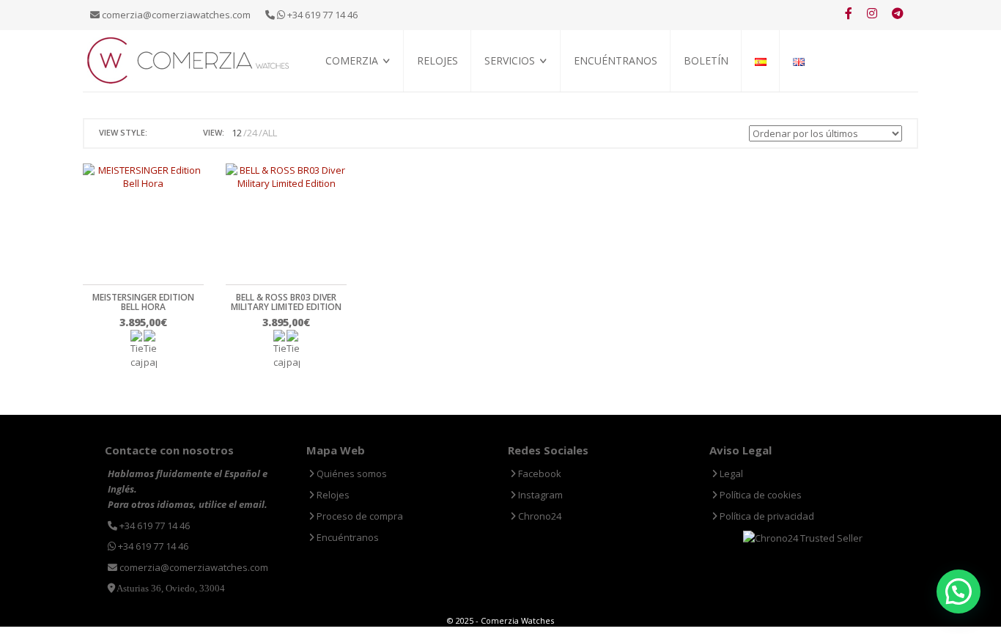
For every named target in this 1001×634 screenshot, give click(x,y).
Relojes (437, 60)
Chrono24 (538, 516)
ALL (269, 132)
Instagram (539, 494)
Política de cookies (759, 494)
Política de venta (364, 110)
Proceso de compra (528, 93)
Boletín (706, 60)
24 (252, 132)
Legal (730, 473)
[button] (958, 591)
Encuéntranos (615, 60)
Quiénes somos (358, 93)
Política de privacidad (765, 516)
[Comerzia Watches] (189, 59)
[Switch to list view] (177, 133)
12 (237, 132)
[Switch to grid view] (160, 133)
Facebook (538, 473)
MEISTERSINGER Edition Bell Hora (143, 302)
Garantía (505, 110)
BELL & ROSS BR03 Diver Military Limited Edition (286, 302)
